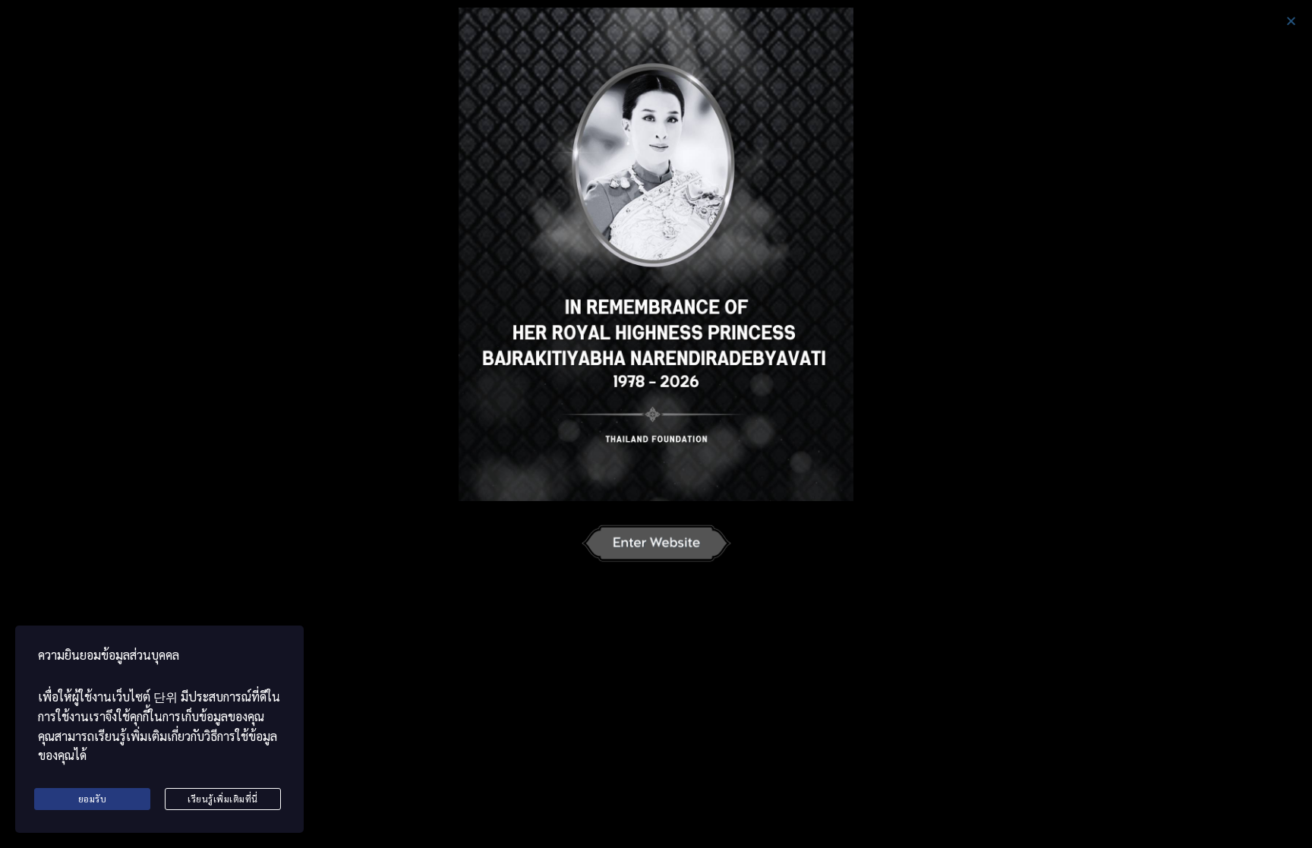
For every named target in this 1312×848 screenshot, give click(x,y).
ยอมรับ (92, 799)
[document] (656, 424)
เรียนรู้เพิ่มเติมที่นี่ (223, 799)
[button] (1291, 21)
